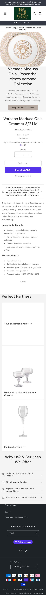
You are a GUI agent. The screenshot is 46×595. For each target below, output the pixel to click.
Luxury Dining (13, 589)
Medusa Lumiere (13, 447)
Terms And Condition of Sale (16, 517)
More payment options (23, 176)
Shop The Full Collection (23, 107)
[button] (5, 13)
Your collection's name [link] (16, 323)
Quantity (23, 149)
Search (7, 512)
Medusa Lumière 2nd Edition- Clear (20, 394)
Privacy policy (38, 589)
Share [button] (24, 281)
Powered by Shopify (25, 589)
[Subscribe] (36, 533)
